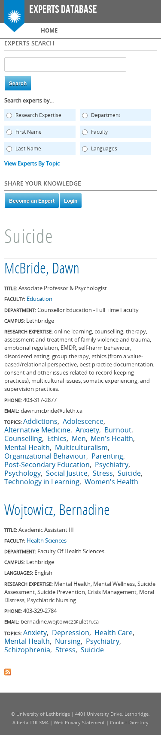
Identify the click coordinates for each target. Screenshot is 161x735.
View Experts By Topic (32, 163)
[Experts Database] (14, 28)
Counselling (23, 438)
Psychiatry (111, 464)
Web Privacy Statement (79, 722)
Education (39, 299)
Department (105, 115)
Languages (104, 148)
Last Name (28, 148)
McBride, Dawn (41, 269)
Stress (103, 473)
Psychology (22, 473)
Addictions (40, 421)
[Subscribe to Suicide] (7, 671)
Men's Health (112, 438)
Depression (70, 632)
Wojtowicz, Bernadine (57, 511)
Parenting (107, 456)
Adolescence (83, 421)
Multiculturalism (81, 447)
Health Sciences (47, 540)
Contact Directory (129, 722)
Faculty (99, 131)
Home (49, 30)
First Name (28, 131)
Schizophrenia (27, 649)
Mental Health (27, 447)
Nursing (68, 641)
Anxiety (87, 430)
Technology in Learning (41, 481)
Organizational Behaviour (45, 456)
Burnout (117, 430)
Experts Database (63, 9)
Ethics (57, 438)
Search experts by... (29, 100)
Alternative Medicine (37, 430)
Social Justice (67, 473)
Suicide (129, 473)
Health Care (113, 632)
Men (79, 438)
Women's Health (111, 481)
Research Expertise (38, 115)
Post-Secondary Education (47, 464)
